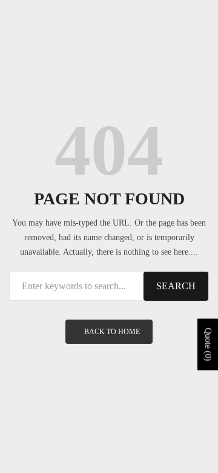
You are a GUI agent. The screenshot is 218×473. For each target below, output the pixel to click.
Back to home (112, 331)
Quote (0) (208, 344)
